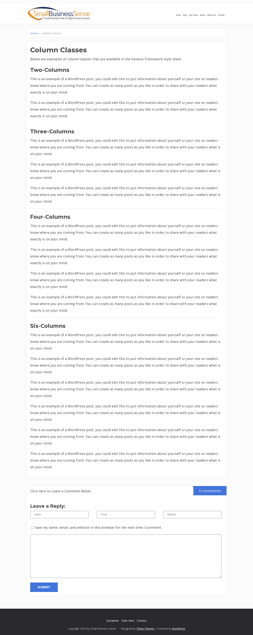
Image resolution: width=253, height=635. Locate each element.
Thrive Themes (145, 628)
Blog (185, 15)
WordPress (178, 628)
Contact (221, 15)
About (202, 15)
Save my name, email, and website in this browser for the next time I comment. (98, 527)
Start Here (193, 15)
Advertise (211, 15)
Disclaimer (112, 620)
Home (178, 15)
